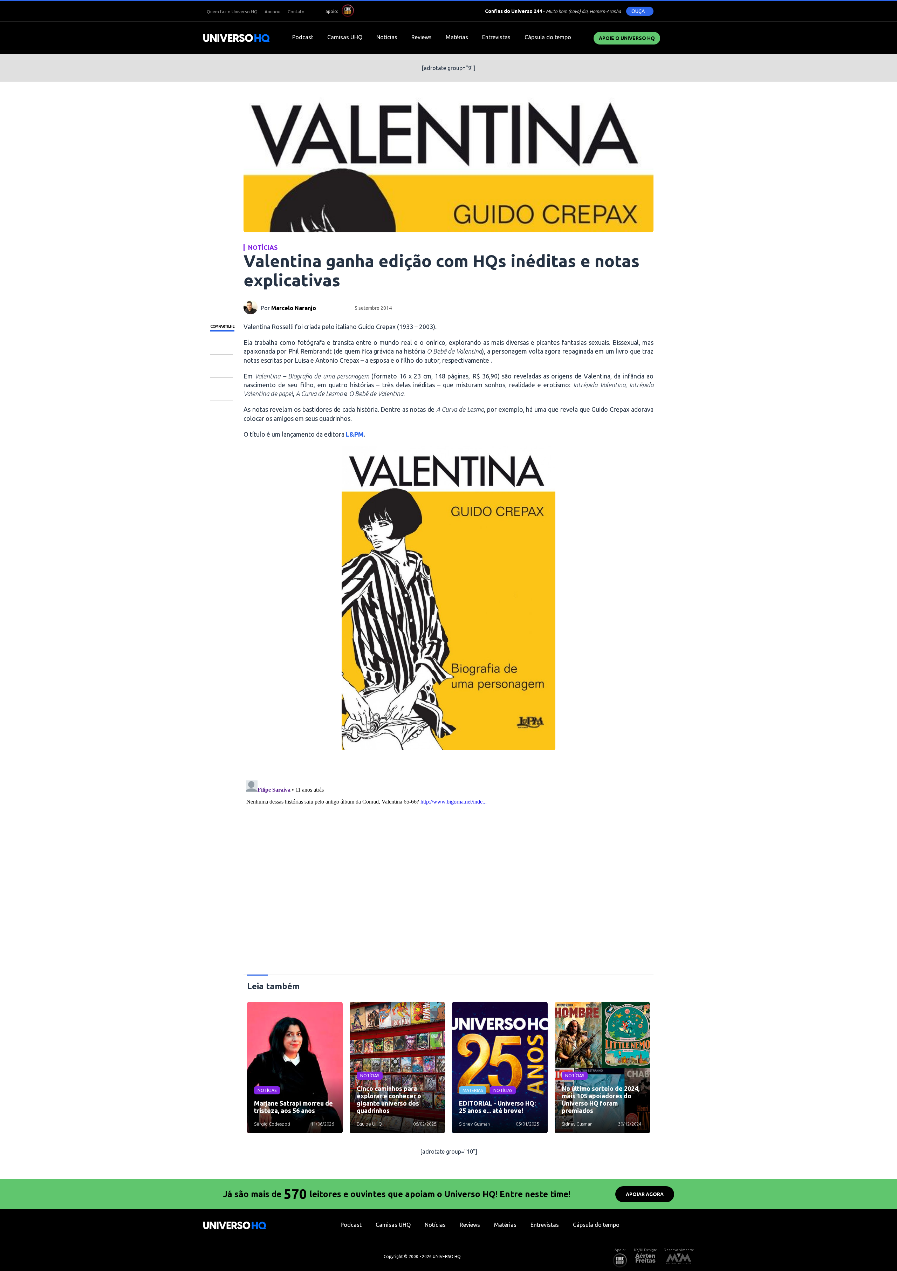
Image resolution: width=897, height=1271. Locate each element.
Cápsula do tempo (548, 37)
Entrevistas (496, 37)
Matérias (457, 37)
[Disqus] (448, 865)
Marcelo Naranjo (293, 308)
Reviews (421, 37)
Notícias (386, 37)
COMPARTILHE (222, 326)
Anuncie (273, 11)
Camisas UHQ (344, 37)
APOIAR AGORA (645, 1194)
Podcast (302, 37)
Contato (296, 11)
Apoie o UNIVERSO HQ (627, 38)
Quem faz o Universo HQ (232, 11)
